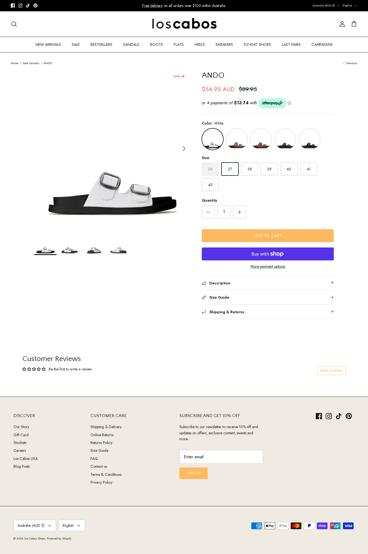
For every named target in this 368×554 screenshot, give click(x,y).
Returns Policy (101, 442)
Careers (19, 450)
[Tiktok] (28, 6)
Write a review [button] (331, 370)
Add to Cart (268, 235)
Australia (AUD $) (324, 5)
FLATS (179, 44)
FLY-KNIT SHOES (257, 44)
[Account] (341, 24)
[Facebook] (13, 6)
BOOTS (156, 44)
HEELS (200, 44)
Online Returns (102, 435)
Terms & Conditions (106, 474)
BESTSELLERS (101, 44)
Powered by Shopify (59, 538)
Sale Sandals (31, 63)
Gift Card (21, 435)
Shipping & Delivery (106, 426)
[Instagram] (20, 6)
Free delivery (152, 5)
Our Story (21, 426)
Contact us (99, 466)
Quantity (209, 200)
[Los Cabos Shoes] (184, 24)
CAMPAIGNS (322, 44)
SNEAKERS (224, 44)
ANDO (48, 63)
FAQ (94, 458)
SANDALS (131, 44)
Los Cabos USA (25, 458)
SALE (76, 44)
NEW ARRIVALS (48, 44)
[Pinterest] (35, 6)
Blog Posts (21, 466)
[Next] (184, 148)
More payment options (268, 266)
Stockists (19, 442)
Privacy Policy (101, 482)
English (347, 5)
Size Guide (99, 450)
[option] (112, 149)
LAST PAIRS (291, 44)
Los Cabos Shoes (34, 538)
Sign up (193, 473)
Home (14, 63)
